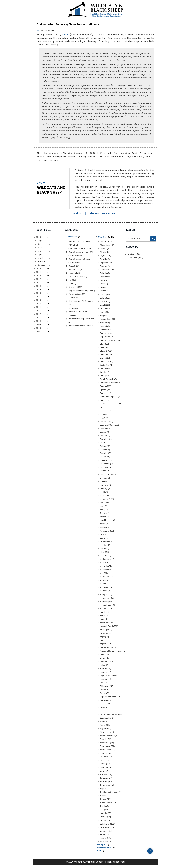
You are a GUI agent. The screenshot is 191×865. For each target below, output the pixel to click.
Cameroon (104, 333)
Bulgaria (103, 315)
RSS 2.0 (94, 156)
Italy (101, 510)
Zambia (103, 838)
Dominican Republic (108, 397)
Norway (103, 654)
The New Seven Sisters (102, 213)
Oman (102, 658)
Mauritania (104, 577)
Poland (103, 690)
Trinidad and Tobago (109, 792)
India (102, 495)
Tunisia (103, 795)
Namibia (103, 612)
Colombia (104, 354)
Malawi (103, 562)
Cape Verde (105, 337)
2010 (38, 321)
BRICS (103, 308)
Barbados (104, 280)
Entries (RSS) (134, 254)
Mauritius (104, 580)
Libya (102, 552)
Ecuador (103, 411)
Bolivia (103, 294)
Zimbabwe (104, 841)
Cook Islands (105, 361)
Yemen (103, 834)
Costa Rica (104, 365)
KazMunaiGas (74, 294)
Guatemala (105, 464)
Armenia (103, 266)
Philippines (104, 686)
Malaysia (104, 566)
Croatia (103, 372)
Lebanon (104, 541)
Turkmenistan (146, 153)
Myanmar (104, 608)
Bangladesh (105, 277)
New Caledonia (106, 622)
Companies (72, 237)
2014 (38, 307)
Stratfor (65, 34)
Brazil (102, 305)
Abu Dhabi (104, 241)
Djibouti (103, 390)
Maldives (104, 569)
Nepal (102, 619)
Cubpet (71, 266)
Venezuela (104, 827)
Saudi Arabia (105, 718)
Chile (102, 347)
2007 (38, 331)
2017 (38, 296)
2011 (38, 317)
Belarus (103, 284)
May (40, 251)
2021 (38, 282)
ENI (70, 280)
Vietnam (103, 831)
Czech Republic (107, 379)
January (41, 265)
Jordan (103, 517)
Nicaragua (104, 630)
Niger (102, 637)
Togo (102, 788)
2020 (38, 286)
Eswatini (103, 435)
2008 (38, 328)
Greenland (104, 460)
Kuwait (103, 527)
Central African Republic (110, 340)
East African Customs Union (112, 404)
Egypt (102, 418)
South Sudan (105, 753)
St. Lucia (104, 760)
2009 (38, 324)
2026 (38, 237)
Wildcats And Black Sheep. (88, 861)
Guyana (103, 478)
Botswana (104, 301)
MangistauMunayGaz (77, 312)
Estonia (103, 432)
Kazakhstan (105, 520)
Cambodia (104, 330)
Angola (103, 255)
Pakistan (103, 661)
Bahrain (103, 273)
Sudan (103, 764)
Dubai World (73, 269)
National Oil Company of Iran (81, 319)
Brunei (103, 312)
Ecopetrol (72, 273)
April (40, 254)
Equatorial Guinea (108, 425)
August (41, 240)
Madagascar (105, 559)
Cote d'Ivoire (105, 368)
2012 (38, 314)
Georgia (103, 453)
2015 (38, 303)
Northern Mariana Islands (111, 651)
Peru (102, 683)
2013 (38, 310)
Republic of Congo (108, 697)
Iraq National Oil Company (80, 291)
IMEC (102, 492)
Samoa (103, 711)
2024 (38, 272)
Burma (103, 322)
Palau (102, 665)
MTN (70, 315)
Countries (103, 237)
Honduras (104, 485)
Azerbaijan (104, 269)
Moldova (103, 591)
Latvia (102, 538)
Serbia (103, 725)
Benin (102, 287)
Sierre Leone (105, 732)
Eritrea (103, 428)
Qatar (102, 693)
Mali (101, 573)
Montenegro (105, 598)
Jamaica (103, 513)
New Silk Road (106, 626)
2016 (38, 300)
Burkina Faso (106, 319)
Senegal (103, 721)
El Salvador (105, 421)
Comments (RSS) (135, 257)
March (40, 258)
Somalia (103, 739)
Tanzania (104, 778)
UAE (102, 810)
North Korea (105, 647)
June (40, 247)
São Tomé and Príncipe (110, 714)
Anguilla (103, 259)
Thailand (104, 781)
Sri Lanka (104, 757)
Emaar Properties (76, 276)
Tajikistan (104, 774)
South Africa (105, 746)
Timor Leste (105, 785)
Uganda (103, 813)
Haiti (102, 481)
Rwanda (103, 707)
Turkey (103, 799)
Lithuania (104, 555)
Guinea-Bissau (106, 474)
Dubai (102, 400)
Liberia (103, 548)
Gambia (103, 449)
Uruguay (103, 820)
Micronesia (104, 587)
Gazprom (72, 287)
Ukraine (103, 817)
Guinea (103, 471)
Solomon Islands (107, 735)
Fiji (101, 442)
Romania (104, 700)
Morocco (104, 601)
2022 (38, 279)
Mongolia (104, 594)
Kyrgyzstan (105, 531)
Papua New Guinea (108, 675)
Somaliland (105, 742)
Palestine (104, 668)
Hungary (103, 488)
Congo (103, 358)
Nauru (102, 615)
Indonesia (104, 499)
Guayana (104, 467)
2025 (38, 268)
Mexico (103, 584)
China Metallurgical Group (79, 248)
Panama (103, 672)
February (42, 261)
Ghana (103, 457)
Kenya (102, 524)
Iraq (101, 506)
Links (99, 851)
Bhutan (103, 291)
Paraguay (104, 679)
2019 (38, 289)
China (128, 153)
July (39, 244)
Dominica (104, 393)
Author (77, 213)
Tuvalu (103, 806)
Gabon (103, 446)
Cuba (102, 375)
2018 (38, 293)
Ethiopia (103, 439)
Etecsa (71, 283)
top (150, 851)
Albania (103, 248)
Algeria (103, 252)
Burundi (103, 326)
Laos (102, 534)
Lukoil (71, 308)
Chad (102, 344)
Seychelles (104, 728)
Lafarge (71, 298)
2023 (38, 275)
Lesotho (103, 545)
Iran (101, 502)
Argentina (104, 262)
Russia (135, 153)
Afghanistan (105, 245)
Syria (102, 771)
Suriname (104, 767)
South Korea (105, 749)
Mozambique (105, 605)
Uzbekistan (105, 824)
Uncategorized (104, 848)
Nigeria (103, 640)
